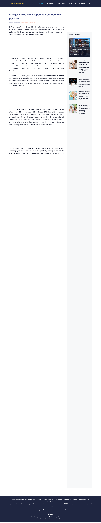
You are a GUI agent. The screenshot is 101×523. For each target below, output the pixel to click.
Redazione (59, 519)
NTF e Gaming (62, 3)
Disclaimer (51, 519)
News (41, 3)
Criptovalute (50, 3)
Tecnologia (82, 3)
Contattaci (62, 510)
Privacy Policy (43, 519)
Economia (72, 3)
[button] (90, 3)
